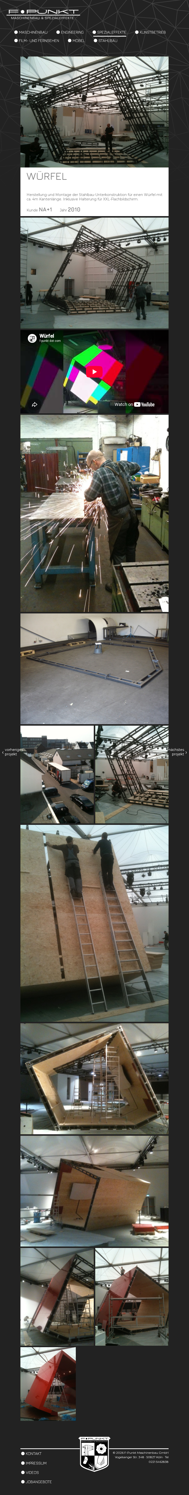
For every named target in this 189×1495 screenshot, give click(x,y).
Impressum (36, 1463)
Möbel (79, 40)
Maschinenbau (33, 32)
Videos (32, 1472)
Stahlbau (107, 40)
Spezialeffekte (111, 32)
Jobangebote (39, 1482)
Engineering (72, 32)
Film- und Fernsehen (39, 40)
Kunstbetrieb (153, 32)
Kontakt (34, 1453)
